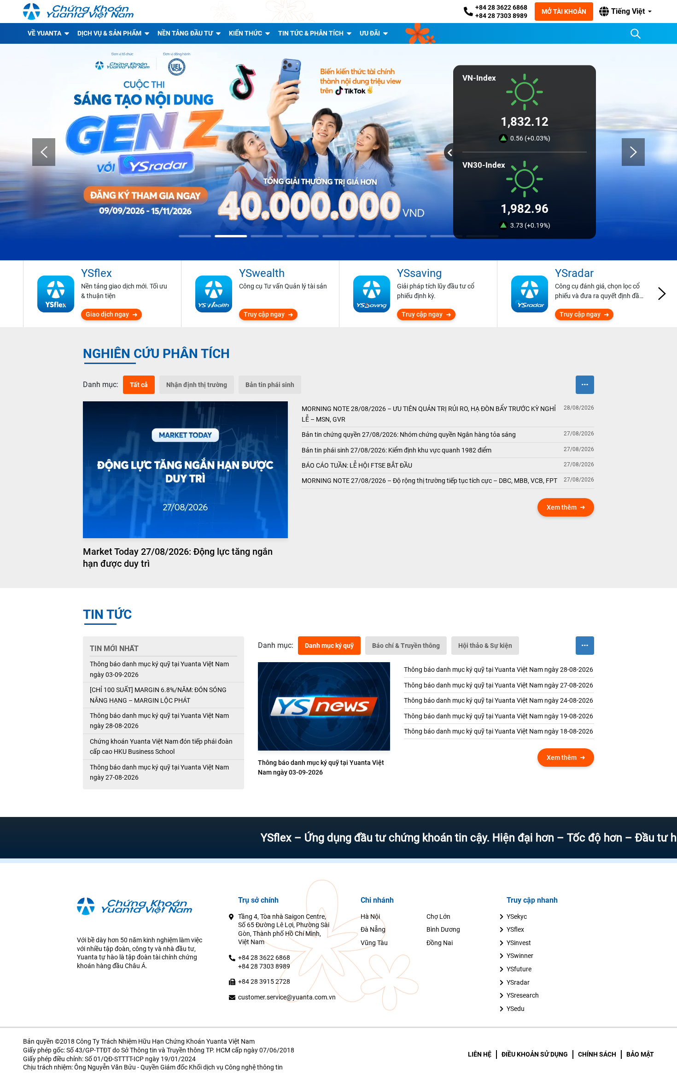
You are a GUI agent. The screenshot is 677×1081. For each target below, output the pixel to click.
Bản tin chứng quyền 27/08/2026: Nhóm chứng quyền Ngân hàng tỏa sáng (409, 434)
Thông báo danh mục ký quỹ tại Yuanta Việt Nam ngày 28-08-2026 (159, 720)
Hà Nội (370, 916)
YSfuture (519, 969)
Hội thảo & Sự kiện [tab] (485, 645)
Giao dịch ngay (107, 314)
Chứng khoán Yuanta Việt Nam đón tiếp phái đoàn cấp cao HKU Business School (161, 746)
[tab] (100, 385)
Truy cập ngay (264, 314)
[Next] (633, 152)
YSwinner (520, 955)
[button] (625, 11)
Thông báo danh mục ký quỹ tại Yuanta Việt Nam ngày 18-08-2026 (498, 731)
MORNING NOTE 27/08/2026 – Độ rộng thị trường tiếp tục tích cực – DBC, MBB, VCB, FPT (429, 480)
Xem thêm (562, 507)
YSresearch (523, 995)
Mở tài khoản (564, 11)
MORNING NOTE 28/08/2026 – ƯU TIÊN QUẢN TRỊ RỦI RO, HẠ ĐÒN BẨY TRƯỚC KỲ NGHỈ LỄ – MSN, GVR (429, 414)
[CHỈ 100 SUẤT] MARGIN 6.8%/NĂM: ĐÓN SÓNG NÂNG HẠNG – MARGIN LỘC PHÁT (158, 695)
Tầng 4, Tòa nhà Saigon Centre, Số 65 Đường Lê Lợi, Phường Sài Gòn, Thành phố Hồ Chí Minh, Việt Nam (283, 929)
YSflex (515, 929)
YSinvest (519, 942)
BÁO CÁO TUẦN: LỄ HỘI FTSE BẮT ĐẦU (357, 465)
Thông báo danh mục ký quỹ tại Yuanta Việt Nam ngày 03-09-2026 (159, 669)
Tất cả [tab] (139, 384)
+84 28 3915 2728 (264, 981)
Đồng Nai (439, 942)
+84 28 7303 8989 (501, 15)
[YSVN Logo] (78, 11)
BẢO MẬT (640, 1054)
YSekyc (517, 916)
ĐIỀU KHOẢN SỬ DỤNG (535, 1054)
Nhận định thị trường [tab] (196, 384)
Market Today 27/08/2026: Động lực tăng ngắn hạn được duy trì (178, 557)
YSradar (518, 982)
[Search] (635, 33)
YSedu (516, 1008)
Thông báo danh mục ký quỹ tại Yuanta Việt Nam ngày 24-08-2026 (498, 700)
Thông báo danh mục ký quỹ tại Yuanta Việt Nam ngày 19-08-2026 (498, 716)
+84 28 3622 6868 (501, 7)
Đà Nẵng (373, 929)
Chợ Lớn (438, 916)
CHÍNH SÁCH (597, 1054)
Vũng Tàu (374, 942)
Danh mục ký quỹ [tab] (329, 645)
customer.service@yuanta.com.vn (287, 997)
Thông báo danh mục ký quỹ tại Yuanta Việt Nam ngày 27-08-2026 (159, 772)
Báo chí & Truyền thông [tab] (406, 645)
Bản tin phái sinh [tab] (269, 384)
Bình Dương (443, 929)
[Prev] (43, 152)
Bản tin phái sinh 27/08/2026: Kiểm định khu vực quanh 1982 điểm (396, 450)
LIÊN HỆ (479, 1054)
